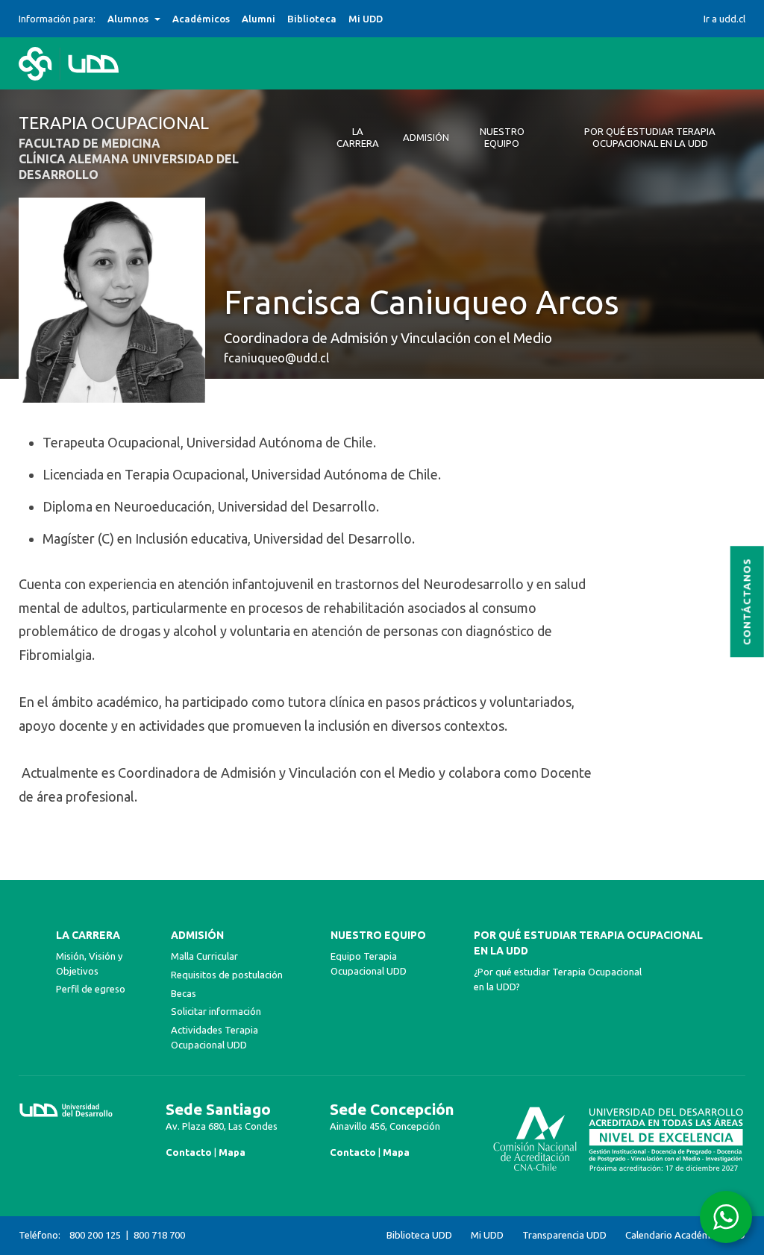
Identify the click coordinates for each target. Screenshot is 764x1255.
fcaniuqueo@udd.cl (276, 358)
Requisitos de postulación (227, 974)
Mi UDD (365, 18)
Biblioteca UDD (419, 1235)
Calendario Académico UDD (685, 1235)
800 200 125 (95, 1235)
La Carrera (88, 935)
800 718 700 (159, 1235)
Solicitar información (216, 1011)
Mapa (232, 1152)
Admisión (197, 935)
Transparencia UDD (564, 1235)
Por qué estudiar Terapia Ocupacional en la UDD (588, 943)
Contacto (189, 1152)
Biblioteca (311, 18)
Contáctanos (747, 602)
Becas (183, 993)
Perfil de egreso (90, 989)
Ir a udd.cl (724, 18)
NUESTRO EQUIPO (378, 935)
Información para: (57, 18)
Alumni (258, 18)
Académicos (201, 18)
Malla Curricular (204, 956)
